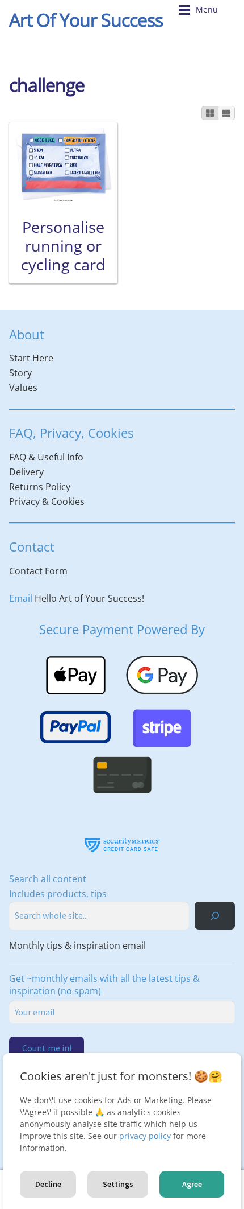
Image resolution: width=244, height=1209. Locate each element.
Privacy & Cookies (47, 501)
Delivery (26, 472)
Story (20, 373)
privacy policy (145, 1135)
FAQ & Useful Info (46, 457)
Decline (48, 1184)
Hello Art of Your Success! (89, 598)
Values (23, 387)
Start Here (31, 358)
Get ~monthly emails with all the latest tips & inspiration (104, 984)
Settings (118, 1184)
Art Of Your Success (86, 19)
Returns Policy (39, 486)
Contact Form (38, 571)
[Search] (215, 916)
